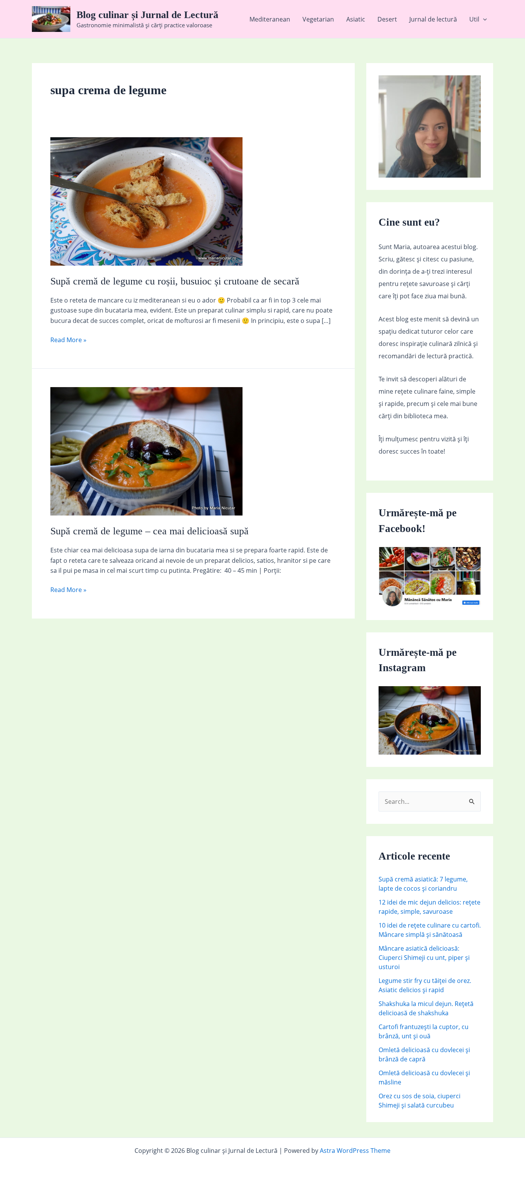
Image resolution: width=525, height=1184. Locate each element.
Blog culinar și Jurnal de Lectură (147, 14)
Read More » (68, 340)
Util (474, 19)
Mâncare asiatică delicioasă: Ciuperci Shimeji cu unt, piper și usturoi (424, 957)
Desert (387, 19)
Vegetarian (318, 19)
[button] (483, 19)
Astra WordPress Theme (355, 1150)
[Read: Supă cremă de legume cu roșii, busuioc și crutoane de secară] (146, 200)
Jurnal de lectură (433, 19)
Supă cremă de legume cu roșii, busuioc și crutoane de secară (174, 281)
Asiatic (355, 19)
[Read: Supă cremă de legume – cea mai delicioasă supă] (146, 450)
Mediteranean (269, 19)
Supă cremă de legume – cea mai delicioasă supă (149, 531)
